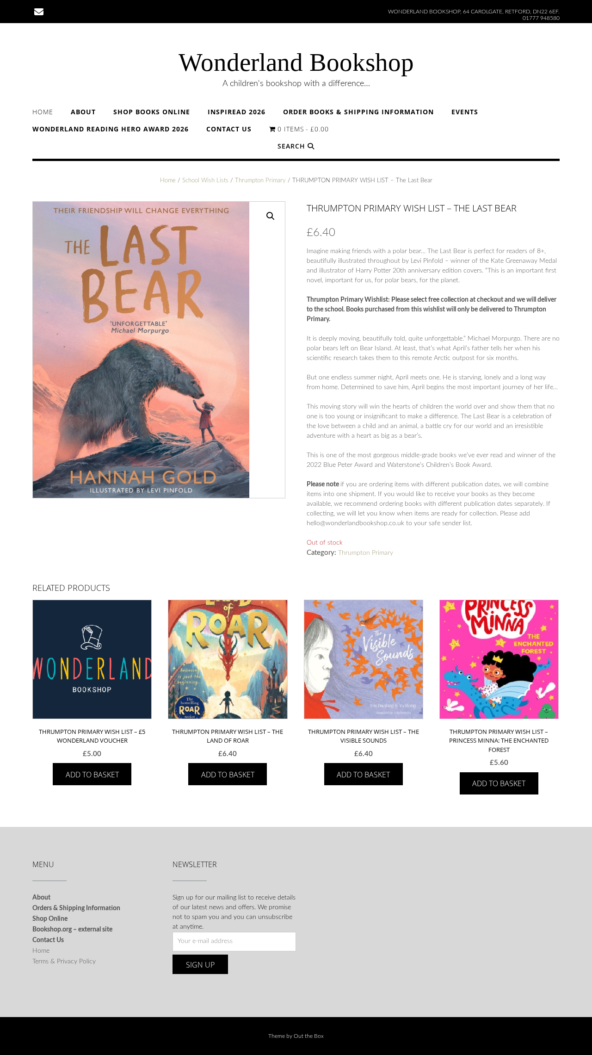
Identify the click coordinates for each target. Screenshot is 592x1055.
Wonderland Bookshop (296, 62)
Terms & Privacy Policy (64, 961)
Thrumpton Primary (260, 181)
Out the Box (309, 1036)
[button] (270, 216)
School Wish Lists (205, 181)
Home (42, 111)
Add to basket (92, 775)
